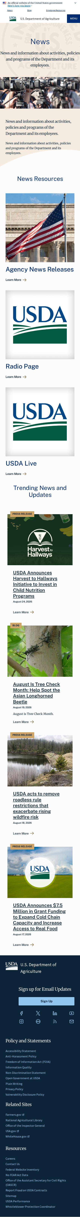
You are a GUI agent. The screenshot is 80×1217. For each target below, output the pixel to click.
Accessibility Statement (21, 1051)
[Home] (13, 20)
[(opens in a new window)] (21, 1013)
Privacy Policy (14, 1089)
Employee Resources (55, 10)
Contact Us (13, 1164)
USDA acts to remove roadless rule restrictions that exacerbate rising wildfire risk (36, 805)
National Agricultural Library (24, 1120)
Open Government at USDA (23, 1078)
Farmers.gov (13, 1114)
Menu (73, 18)
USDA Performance (18, 1201)
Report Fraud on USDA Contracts (26, 1190)
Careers (10, 1158)
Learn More (13, 280)
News (9, 10)
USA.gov (11, 1131)
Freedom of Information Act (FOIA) (28, 1062)
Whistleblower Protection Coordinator (30, 1206)
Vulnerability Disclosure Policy (25, 1094)
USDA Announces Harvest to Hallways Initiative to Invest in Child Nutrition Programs (35, 584)
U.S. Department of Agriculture (40, 18)
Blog (29, 10)
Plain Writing (14, 1084)
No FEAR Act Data (17, 1175)
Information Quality (18, 1067)
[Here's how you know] (40, 3)
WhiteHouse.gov (16, 1136)
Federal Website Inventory (22, 1169)
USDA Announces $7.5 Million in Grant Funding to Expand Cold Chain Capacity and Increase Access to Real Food (39, 916)
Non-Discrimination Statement (26, 1073)
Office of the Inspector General (25, 1125)
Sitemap (11, 1196)
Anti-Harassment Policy (21, 1056)
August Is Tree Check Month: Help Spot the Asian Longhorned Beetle (36, 693)
